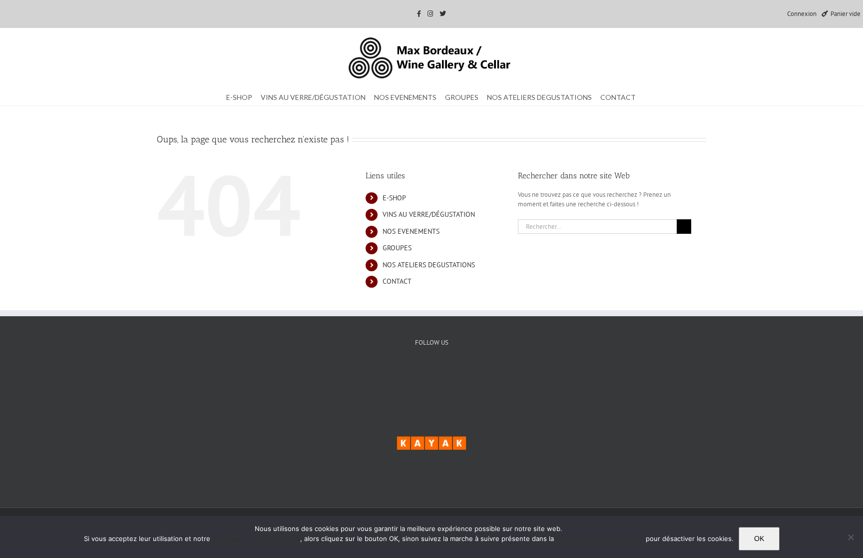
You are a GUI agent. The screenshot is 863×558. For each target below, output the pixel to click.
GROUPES (397, 247)
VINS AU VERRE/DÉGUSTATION (429, 214)
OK (759, 539)
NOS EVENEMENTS (411, 231)
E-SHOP (394, 197)
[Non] (851, 537)
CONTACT (397, 281)
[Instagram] (462, 377)
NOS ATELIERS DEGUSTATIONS (429, 264)
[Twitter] (431, 377)
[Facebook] (401, 377)
